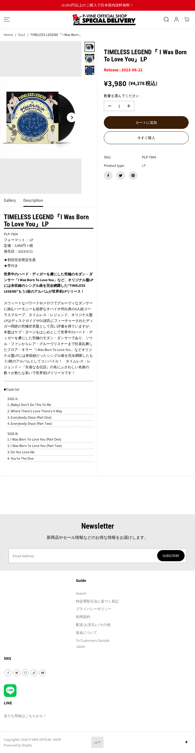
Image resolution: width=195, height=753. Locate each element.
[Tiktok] (34, 672)
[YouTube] (42, 672)
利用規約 (83, 616)
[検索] (166, 19)
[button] (7, 19)
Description (33, 200)
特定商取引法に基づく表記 (97, 601)
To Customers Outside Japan (92, 643)
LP (144, 165)
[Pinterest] (133, 175)
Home (8, 34)
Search (81, 593)
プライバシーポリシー (93, 608)
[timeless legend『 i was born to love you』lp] (41, 117)
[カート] (186, 19)
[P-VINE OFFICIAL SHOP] (97, 19)
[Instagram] (25, 672)
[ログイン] (176, 19)
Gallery (10, 200)
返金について (86, 632)
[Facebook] (108, 175)
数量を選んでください (121, 95)
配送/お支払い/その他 (93, 624)
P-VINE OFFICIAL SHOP (45, 739)
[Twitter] (120, 175)
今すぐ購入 (146, 137)
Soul (21, 34)
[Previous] (10, 117)
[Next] (71, 117)
